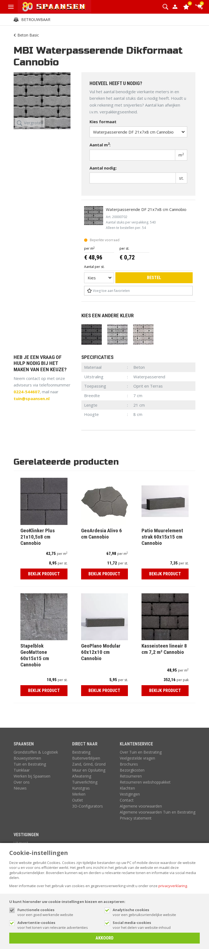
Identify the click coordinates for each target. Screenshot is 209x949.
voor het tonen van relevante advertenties (52, 925)
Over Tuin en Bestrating (141, 752)
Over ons (22, 782)
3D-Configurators (87, 806)
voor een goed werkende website (45, 912)
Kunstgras (81, 788)
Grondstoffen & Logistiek (36, 752)
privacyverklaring (172, 885)
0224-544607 (27, 391)
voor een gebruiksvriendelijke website (144, 912)
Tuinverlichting (84, 782)
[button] (165, 7)
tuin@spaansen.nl (32, 398)
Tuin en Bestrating (30, 764)
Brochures (129, 764)
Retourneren (131, 776)
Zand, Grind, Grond (89, 764)
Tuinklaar (22, 770)
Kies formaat (103, 121)
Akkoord (104, 938)
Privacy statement (136, 818)
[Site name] (54, 7)
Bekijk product (44, 573)
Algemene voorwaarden (141, 806)
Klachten (127, 788)
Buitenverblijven (86, 758)
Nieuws (20, 788)
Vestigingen (130, 794)
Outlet (77, 800)
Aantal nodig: (103, 168)
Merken (78, 794)
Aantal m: (100, 144)
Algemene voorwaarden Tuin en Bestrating (157, 812)
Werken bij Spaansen (32, 776)
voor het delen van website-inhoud (142, 925)
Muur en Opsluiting (88, 770)
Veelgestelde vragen (137, 758)
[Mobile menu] (11, 7)
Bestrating (81, 752)
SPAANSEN (24, 743)
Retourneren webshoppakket (145, 782)
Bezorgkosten (132, 770)
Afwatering (81, 776)
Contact (127, 800)
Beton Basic (28, 35)
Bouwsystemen (27, 758)
